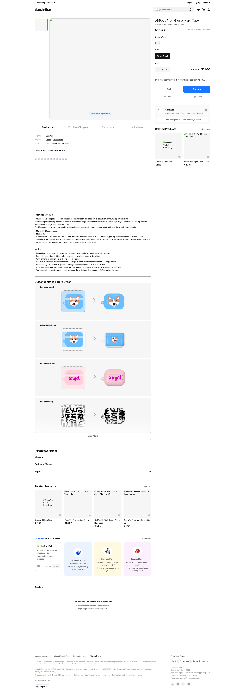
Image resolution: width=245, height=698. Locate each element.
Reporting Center (201, 661)
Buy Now (197, 89)
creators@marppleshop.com (190, 678)
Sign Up (197, 3)
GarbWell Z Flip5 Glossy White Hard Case (107, 521)
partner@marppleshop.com (187, 675)
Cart (169, 89)
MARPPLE (51, 3)
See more (146, 486)
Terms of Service (80, 656)
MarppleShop (40, 3)
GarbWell (49, 136)
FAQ (174, 661)
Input (56, 566)
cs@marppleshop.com (201, 673)
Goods (48, 140)
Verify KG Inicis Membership (132, 675)
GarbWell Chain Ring (43, 520)
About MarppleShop (62, 656)
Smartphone (58, 140)
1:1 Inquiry (184, 661)
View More (93, 436)
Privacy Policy (96, 656)
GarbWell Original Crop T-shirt (77, 520)
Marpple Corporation (43, 656)
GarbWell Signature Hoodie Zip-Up (137, 521)
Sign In (189, 3)
